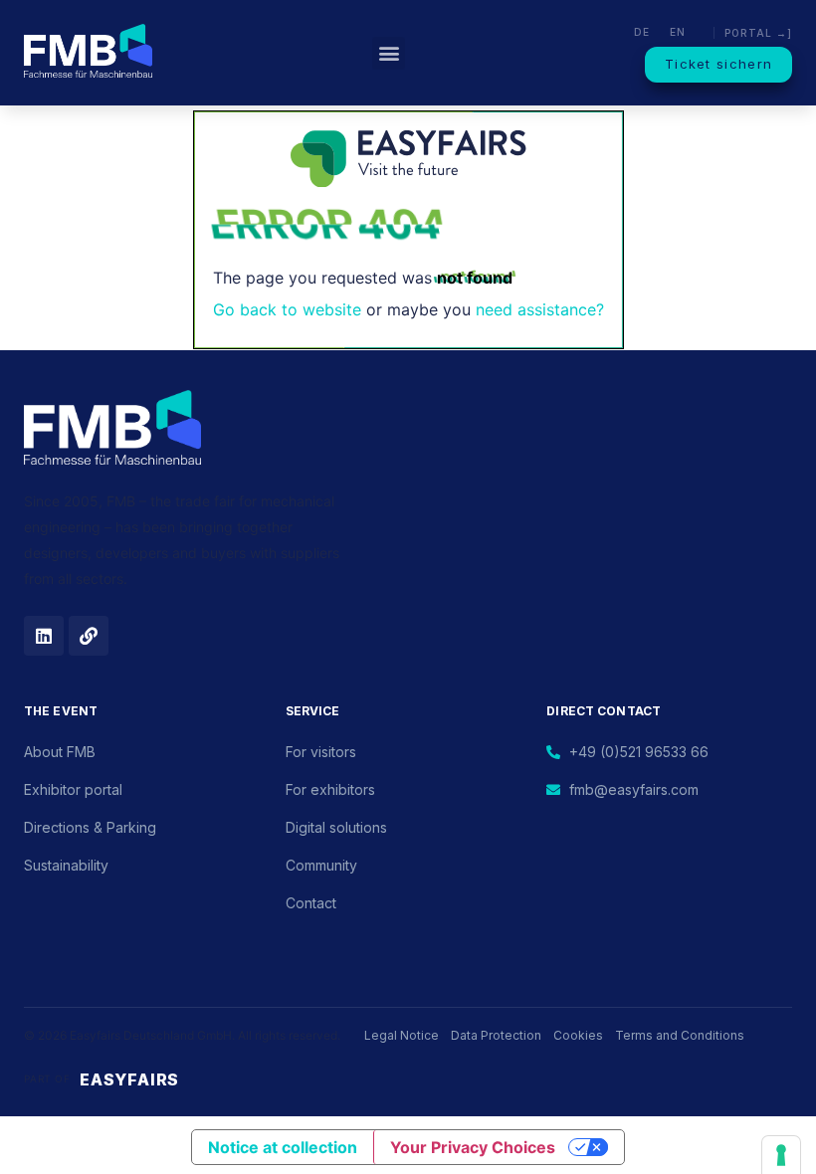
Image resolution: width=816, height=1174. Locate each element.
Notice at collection (282, 1147)
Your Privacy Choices (472, 1147)
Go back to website (287, 309)
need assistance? (540, 309)
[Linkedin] (44, 636)
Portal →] (758, 33)
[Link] (88, 636)
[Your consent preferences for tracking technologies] (781, 1155)
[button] (388, 53)
